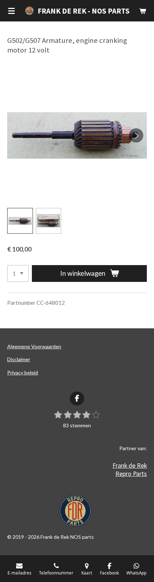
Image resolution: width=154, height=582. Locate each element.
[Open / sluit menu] (11, 11)
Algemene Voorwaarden (34, 346)
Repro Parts (131, 473)
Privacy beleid (22, 372)
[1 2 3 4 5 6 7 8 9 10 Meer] (18, 273)
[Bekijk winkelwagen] (142, 11)
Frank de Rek (129, 465)
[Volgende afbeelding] (136, 135)
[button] (20, 221)
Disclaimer (18, 359)
